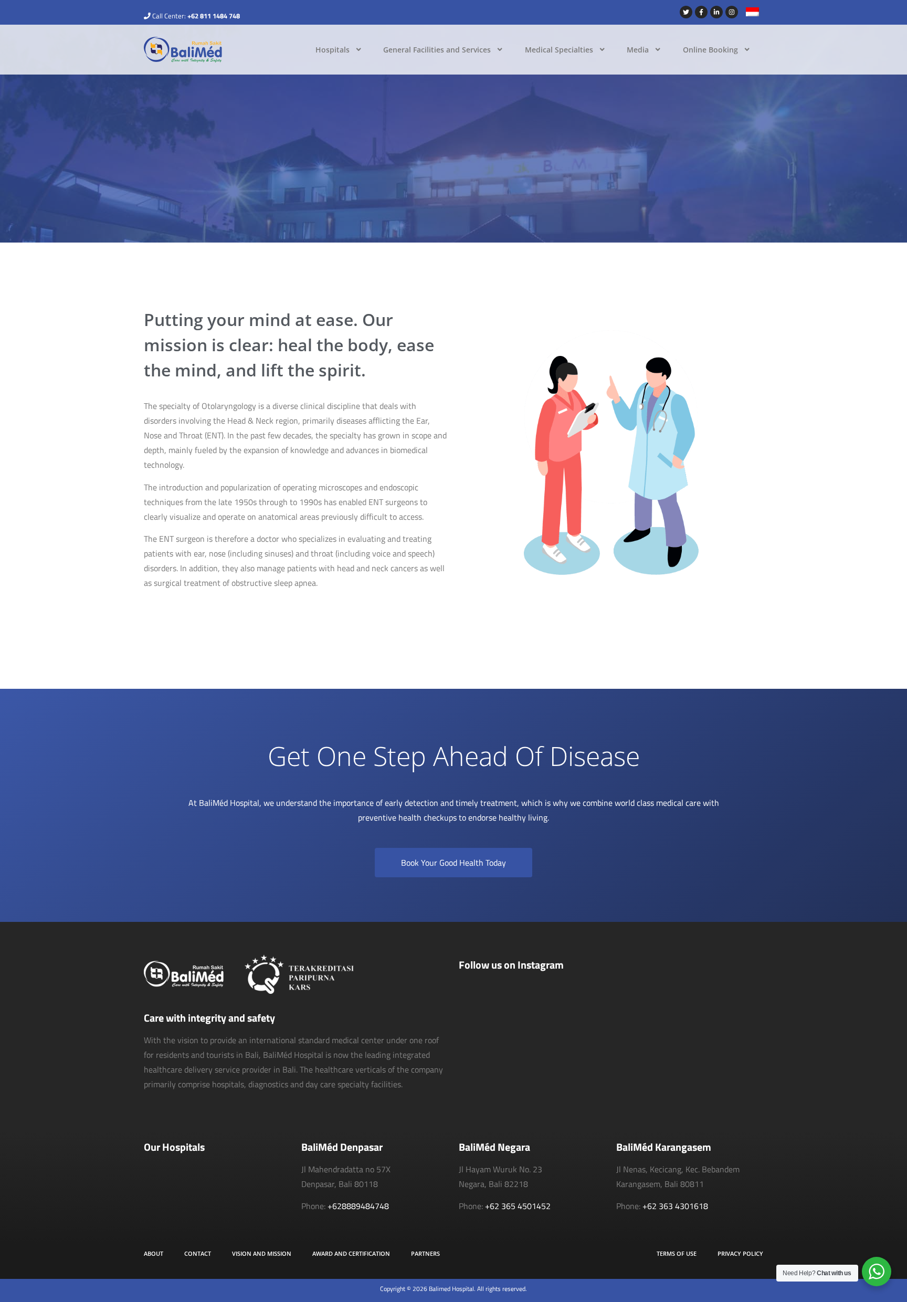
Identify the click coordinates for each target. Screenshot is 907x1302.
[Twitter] (686, 12)
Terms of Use (677, 1253)
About (153, 1253)
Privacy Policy (740, 1253)
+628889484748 (358, 1206)
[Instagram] (731, 12)
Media (638, 50)
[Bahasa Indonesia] (748, 13)
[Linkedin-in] (716, 12)
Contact (197, 1253)
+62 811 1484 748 (213, 15)
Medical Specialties (559, 50)
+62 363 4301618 (675, 1206)
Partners (425, 1253)
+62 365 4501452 (518, 1206)
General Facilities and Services (437, 50)
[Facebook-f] (701, 12)
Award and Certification (351, 1253)
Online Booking (710, 50)
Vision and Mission (261, 1253)
